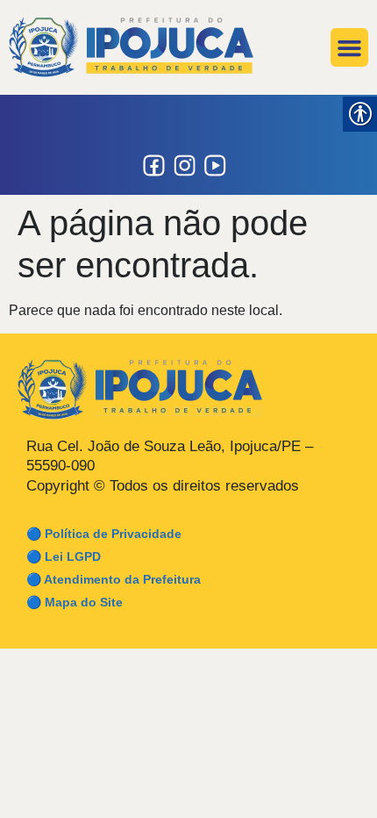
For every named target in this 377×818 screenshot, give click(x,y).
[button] (350, 47)
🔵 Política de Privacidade (103, 534)
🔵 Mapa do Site (74, 602)
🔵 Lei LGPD (63, 556)
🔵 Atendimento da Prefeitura (113, 579)
